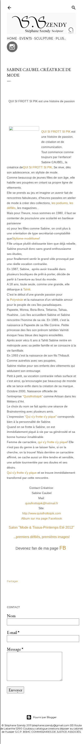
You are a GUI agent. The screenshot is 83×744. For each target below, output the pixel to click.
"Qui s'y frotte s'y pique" (41, 416)
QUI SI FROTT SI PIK (55, 131)
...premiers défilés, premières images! (41, 537)
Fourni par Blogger (45, 717)
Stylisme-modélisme (25, 238)
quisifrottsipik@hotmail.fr (41, 503)
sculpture (43, 38)
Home (12, 38)
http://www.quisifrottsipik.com (41, 513)
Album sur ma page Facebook (41, 518)
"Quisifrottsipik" (33, 396)
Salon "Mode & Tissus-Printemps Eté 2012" (41, 527)
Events (25, 38)
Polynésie (16, 299)
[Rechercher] (73, 7)
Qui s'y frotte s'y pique (22, 472)
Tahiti (26, 289)
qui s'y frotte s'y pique (52, 442)
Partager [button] (12, 581)
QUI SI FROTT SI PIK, (38, 167)
